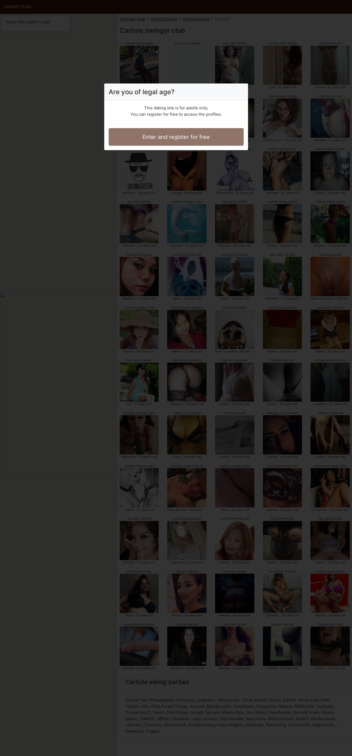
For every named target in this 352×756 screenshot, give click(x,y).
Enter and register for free (176, 137)
